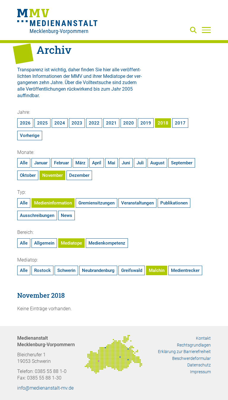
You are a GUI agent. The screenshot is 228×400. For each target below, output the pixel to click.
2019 (145, 123)
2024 (59, 123)
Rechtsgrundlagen (194, 345)
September (181, 163)
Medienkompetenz (106, 243)
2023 (77, 123)
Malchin (156, 270)
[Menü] (206, 29)
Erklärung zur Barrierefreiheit (184, 351)
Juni (126, 163)
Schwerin (66, 270)
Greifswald (131, 270)
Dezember (79, 175)
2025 (42, 123)
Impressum (200, 371)
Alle (24, 163)
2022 (94, 123)
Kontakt (203, 338)
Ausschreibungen (37, 215)
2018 (163, 123)
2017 (180, 123)
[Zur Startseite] (57, 22)
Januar (41, 163)
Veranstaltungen (137, 203)
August (157, 163)
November (52, 175)
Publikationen (174, 203)
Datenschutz (199, 365)
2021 (111, 123)
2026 (25, 123)
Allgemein (44, 243)
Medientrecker (185, 270)
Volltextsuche (97, 82)
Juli (140, 163)
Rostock (42, 270)
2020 (128, 123)
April (96, 163)
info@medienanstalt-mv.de (45, 388)
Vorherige (29, 135)
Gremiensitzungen (96, 203)
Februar (61, 163)
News (66, 215)
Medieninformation (53, 203)
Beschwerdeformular (191, 358)
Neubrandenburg (98, 270)
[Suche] (194, 30)
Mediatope (71, 243)
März (80, 163)
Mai (111, 163)
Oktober (28, 175)
